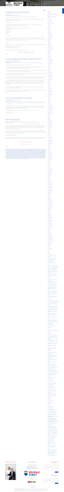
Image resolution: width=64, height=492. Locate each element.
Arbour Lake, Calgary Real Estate (10, 149)
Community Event (7, 151)
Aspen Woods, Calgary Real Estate (17, 149)
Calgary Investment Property (52, 279)
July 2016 (49, 175)
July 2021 (49, 97)
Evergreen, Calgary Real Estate (52, 320)
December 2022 (50, 75)
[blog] (33, 482)
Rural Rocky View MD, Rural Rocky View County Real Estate (53, 421)
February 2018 (50, 153)
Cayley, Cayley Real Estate (52, 285)
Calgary (11, 61)
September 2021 (50, 94)
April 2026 (49, 30)
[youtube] (31, 482)
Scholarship (11, 14)
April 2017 (49, 165)
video (48, 448)
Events (49, 318)
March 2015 (49, 199)
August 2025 (49, 38)
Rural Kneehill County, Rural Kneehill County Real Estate (52, 419)
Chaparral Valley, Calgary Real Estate (15, 150)
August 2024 (49, 50)
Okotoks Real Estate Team (28, 155)
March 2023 (49, 72)
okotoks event (39, 154)
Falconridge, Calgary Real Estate (9, 152)
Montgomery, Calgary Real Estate (53, 367)
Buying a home (50, 276)
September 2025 (50, 36)
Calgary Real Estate (50, 281)
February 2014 (50, 217)
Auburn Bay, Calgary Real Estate (24, 149)
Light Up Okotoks (17, 153)
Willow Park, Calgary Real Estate (9, 158)
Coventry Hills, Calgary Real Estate (21, 151)
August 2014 (49, 208)
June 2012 (49, 246)
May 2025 (49, 42)
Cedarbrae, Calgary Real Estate (9, 150)
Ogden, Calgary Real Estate (27, 154)
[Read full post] (14, 15)
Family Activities (14, 152)
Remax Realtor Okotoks (51, 409)
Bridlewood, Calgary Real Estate (52, 275)
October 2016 (50, 171)
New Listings (49, 18)
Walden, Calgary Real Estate (52, 449)
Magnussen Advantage (30, 153)
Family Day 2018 (17, 152)
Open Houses (50, 20)
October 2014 (50, 205)
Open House (42, 155)
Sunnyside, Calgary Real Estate (41, 157)
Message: (44, 468)
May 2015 (49, 196)
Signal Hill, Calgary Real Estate (52, 427)
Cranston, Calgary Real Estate (28, 151)
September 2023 (50, 63)
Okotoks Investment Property (14, 155)
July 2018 (49, 146)
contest (10, 151)
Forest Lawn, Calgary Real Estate (32, 152)
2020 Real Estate (50, 254)
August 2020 (49, 113)
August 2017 (49, 159)
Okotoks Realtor (31, 121)
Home (28, 4)
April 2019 (49, 134)
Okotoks (31, 154)
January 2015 (50, 202)
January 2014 (50, 218)
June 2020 (49, 116)
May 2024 (49, 54)
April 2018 (49, 150)
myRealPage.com (33, 486)
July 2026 (49, 26)
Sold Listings (49, 21)
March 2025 (49, 45)
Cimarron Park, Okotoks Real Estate (35, 150)
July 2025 (49, 39)
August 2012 (49, 243)
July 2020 (49, 115)
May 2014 (49, 212)
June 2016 (49, 177)
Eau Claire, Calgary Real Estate (52, 317)
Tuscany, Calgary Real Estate (52, 445)
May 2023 (49, 69)
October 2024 (50, 47)
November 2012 (50, 239)
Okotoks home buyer (43, 154)
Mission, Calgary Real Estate (52, 365)
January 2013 (50, 236)
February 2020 (50, 122)
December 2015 (50, 186)
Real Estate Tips (50, 403)
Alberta (6, 149)
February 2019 (50, 137)
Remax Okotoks (36, 121)
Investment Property (51, 341)
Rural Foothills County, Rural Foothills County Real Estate (23, 156)
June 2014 (49, 211)
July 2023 (49, 66)
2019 (9, 14)
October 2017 (50, 156)
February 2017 (50, 168)
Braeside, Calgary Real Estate (52, 273)
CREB (13, 61)
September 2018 (50, 143)
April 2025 (49, 44)
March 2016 (49, 181)
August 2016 (49, 174)
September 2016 (50, 172)
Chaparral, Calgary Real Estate (22, 150)
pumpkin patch (50, 397)
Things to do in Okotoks (51, 441)
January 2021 (50, 106)
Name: (45, 465)
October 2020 (50, 110)
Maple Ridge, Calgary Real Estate (42, 153)
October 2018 (50, 141)
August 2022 (49, 81)
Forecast (28, 152)
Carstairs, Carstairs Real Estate (52, 284)
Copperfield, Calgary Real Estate (14, 151)
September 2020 (50, 112)
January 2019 (50, 138)
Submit (57, 483)
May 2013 (49, 230)
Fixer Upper (25, 152)
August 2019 (49, 128)
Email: (45, 466)
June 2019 (49, 131)
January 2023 (50, 73)
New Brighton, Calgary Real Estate (14, 154)
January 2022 (50, 91)
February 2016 (50, 183)
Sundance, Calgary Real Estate (35, 157)
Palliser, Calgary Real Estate (52, 393)
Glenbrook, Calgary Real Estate (52, 334)
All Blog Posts (50, 12)
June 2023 (49, 67)
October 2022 (50, 78)
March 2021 (49, 103)
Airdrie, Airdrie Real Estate (52, 262)
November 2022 (50, 76)
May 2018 (49, 149)
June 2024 (49, 53)
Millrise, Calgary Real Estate (52, 364)
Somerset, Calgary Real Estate (14, 157)
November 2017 (50, 155)
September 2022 (50, 79)
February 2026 (50, 33)
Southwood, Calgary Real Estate (21, 157)
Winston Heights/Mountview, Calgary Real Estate (17, 158)
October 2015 (50, 189)
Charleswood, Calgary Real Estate (28, 150)
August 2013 (49, 226)
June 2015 (49, 195)
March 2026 (49, 32)
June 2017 (49, 162)
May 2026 (49, 29)
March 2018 (49, 152)
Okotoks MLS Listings (26, 121)
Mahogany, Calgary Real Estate (35, 153)
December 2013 (50, 220)
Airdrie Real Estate (50, 261)
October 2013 (50, 223)
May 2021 (49, 100)
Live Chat (11, 100)
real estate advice (50, 400)
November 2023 (50, 60)
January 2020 (50, 124)
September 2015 (50, 190)
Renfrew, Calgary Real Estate (9, 156)
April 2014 (49, 214)
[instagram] (35, 482)
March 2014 (49, 215)
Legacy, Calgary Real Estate (12, 153)
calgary (49, 278)
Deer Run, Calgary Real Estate (52, 309)
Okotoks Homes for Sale (19, 121)
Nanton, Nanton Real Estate (8, 154)
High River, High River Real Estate (53, 340)
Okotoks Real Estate (24, 155)
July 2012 (49, 245)
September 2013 (50, 224)
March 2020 (49, 121)
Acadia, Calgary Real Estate (52, 258)
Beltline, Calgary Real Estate (30, 149)
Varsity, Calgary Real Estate (52, 446)
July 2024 (49, 51)
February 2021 (50, 104)
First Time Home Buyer (13, 121)
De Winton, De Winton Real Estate (35, 151)
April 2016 (49, 180)
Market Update (16, 61)
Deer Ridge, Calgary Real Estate (42, 151)
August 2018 (49, 144)
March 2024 (49, 57)
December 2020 (50, 107)
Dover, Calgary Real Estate (52, 313)
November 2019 (50, 125)
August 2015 (49, 192)
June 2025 (49, 41)
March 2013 (49, 233)
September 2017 (50, 158)
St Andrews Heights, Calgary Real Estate (28, 157)
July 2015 (49, 193)
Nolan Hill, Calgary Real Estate (21, 154)
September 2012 (50, 242)
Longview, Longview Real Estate (24, 153)
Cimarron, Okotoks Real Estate (42, 150)
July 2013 (49, 227)
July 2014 (49, 209)
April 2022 (49, 87)
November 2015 (50, 187)
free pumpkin (37, 152)
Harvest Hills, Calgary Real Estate (53, 336)
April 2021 (49, 101)
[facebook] (29, 482)
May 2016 (49, 178)
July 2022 (49, 82)
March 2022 (49, 88)
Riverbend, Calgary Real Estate (15, 156)
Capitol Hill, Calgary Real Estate (52, 282)
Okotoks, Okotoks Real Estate (38, 155)
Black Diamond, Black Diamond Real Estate (37, 149)
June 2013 (49, 229)
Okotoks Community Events (34, 154)
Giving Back (40, 152)
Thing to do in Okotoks (51, 438)
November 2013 (50, 221)
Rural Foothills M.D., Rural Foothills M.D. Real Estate (35, 156)
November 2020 (50, 109)
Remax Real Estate (50, 407)
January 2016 (50, 184)
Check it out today (9, 110)
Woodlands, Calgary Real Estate (25, 158)
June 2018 (49, 147)
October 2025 (50, 35)
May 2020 (49, 118)
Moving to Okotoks (50, 368)
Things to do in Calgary (51, 440)
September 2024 (50, 48)
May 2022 (49, 85)
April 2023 (49, 70)
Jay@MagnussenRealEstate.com (32, 467)
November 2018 (50, 140)
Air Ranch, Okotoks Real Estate (52, 259)
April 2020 (49, 119)
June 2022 (49, 84)
